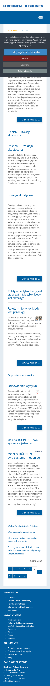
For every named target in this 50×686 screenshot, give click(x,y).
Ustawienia (25, 65)
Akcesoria (12, 629)
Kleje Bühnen (14, 30)
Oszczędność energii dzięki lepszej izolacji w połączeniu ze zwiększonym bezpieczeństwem (25, 550)
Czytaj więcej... (31, 119)
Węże (10, 632)
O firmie (11, 598)
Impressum (13, 610)
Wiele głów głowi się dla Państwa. (23, 526)
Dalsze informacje (25, 71)
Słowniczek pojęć (15, 654)
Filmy (10, 657)
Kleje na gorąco (14, 620)
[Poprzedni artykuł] (15, 569)
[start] (10, 569)
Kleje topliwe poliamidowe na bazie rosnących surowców (23, 539)
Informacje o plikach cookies (20, 607)
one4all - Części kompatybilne (21, 626)
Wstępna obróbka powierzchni (21, 532)
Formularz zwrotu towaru (19, 648)
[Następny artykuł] (19, 576)
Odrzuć (25, 58)
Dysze (10, 635)
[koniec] (24, 576)
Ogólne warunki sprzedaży (19, 601)
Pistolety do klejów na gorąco (20, 623)
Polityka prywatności (16, 604)
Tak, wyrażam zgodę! (26, 52)
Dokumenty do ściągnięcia (19, 651)
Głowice (11, 638)
